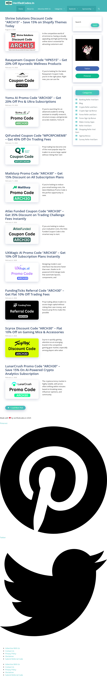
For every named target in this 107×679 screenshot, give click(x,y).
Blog (81, 103)
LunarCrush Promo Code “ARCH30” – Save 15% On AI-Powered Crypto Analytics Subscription (32, 370)
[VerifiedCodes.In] (8, 3)
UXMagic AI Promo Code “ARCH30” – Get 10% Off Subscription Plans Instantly (35, 254)
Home (20, 9)
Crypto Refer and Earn (88, 107)
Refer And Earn (85, 125)
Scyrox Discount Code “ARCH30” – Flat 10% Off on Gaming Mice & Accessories (34, 330)
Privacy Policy (10, 653)
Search (78, 22)
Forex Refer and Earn (87, 114)
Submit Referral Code (14, 659)
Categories (58, 9)
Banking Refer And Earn (88, 99)
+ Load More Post (16, 408)
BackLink (72, 9)
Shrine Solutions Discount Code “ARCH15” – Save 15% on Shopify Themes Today (36, 22)
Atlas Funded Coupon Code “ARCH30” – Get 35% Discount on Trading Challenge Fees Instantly (34, 215)
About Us (30, 9)
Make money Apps (86, 122)
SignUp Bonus (84, 136)
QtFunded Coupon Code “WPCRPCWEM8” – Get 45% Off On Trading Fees (36, 137)
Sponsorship (86, 9)
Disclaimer (9, 656)
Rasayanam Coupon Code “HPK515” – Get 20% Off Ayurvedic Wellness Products (36, 62)
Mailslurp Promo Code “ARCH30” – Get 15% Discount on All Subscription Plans (34, 175)
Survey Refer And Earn (88, 139)
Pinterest (87, 76)
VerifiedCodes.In (23, 3)
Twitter (87, 68)
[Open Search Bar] (99, 9)
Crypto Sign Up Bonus (88, 110)
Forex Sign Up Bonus (87, 118)
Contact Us (9, 651)
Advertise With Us (44, 9)
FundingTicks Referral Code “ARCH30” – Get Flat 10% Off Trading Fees (34, 292)
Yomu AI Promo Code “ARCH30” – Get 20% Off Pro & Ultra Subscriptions (33, 100)
